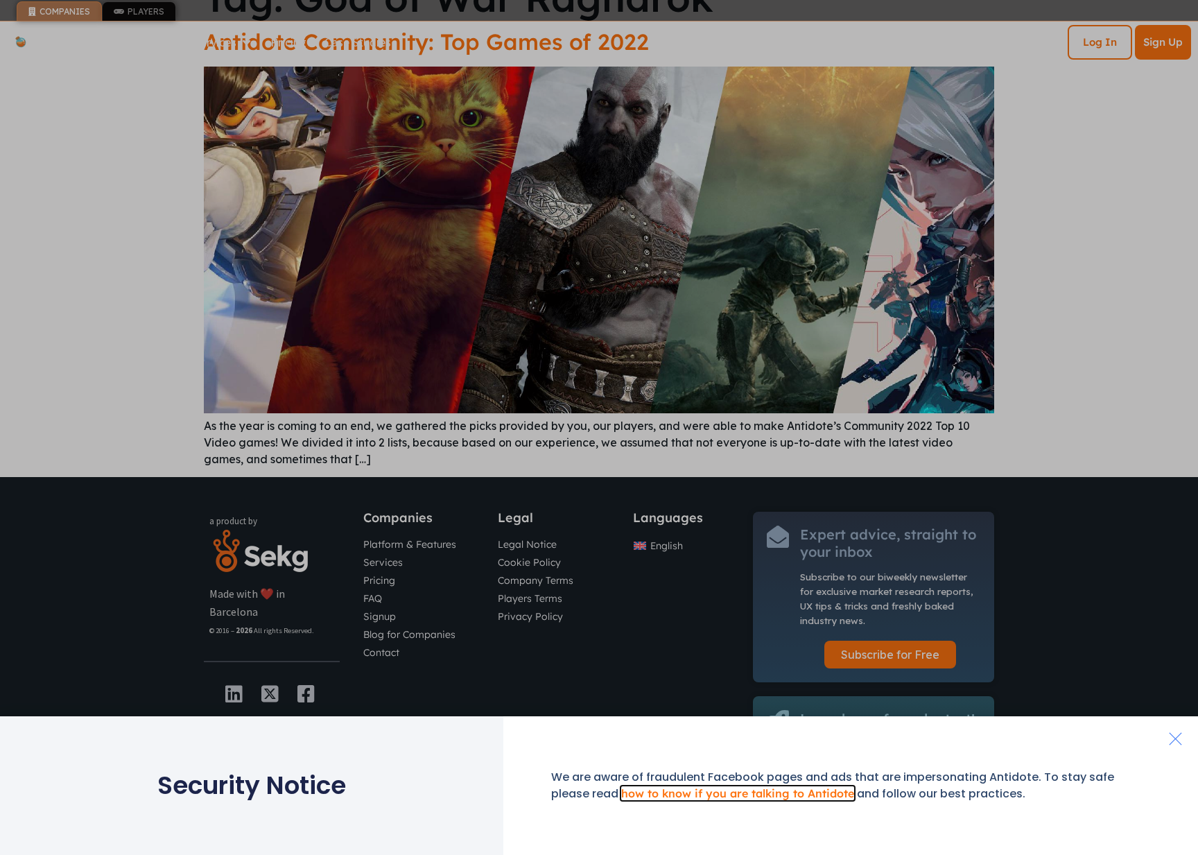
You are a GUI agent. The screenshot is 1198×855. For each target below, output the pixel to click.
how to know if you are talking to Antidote (737, 793)
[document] (599, 427)
